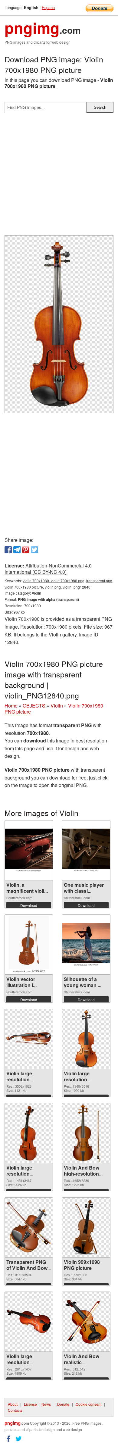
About (13, 1404)
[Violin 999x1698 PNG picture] (86, 1227)
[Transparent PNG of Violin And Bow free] (28, 1227)
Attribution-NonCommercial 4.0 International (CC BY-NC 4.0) (48, 568)
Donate (63, 1404)
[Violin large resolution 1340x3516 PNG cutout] (86, 1038)
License (30, 1404)
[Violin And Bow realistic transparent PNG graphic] (86, 1321)
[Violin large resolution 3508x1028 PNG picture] (28, 1038)
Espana (48, 7)
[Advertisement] (59, 176)
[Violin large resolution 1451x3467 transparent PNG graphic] (29, 1133)
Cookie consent (88, 1404)
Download (28, 905)
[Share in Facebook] (8, 549)
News (46, 1404)
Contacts (15, 1410)
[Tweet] (34, 549)
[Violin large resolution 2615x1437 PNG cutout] (28, 1321)
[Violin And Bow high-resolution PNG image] (86, 1133)
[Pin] (25, 549)
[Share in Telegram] (17, 549)
